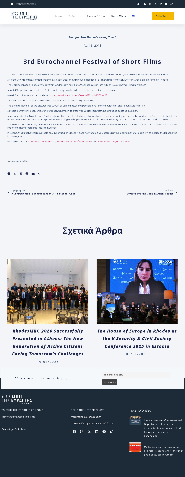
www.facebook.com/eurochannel (74, 141)
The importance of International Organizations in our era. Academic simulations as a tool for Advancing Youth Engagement (163, 428)
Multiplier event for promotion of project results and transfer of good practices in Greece (163, 451)
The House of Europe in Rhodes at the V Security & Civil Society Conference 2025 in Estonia (137, 338)
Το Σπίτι (73, 16)
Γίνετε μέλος (118, 16)
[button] (138, 4)
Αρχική (59, 16)
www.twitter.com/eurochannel (114, 141)
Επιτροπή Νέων (96, 16)
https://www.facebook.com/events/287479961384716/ (78, 95)
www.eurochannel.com (42, 141)
